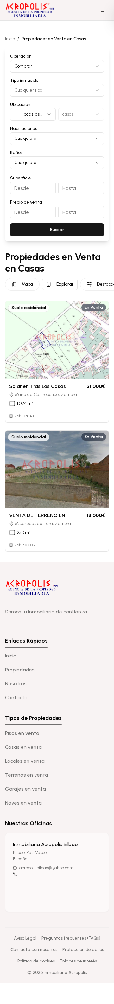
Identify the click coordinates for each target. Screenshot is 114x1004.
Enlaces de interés (78, 961)
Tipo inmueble (24, 80)
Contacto (16, 698)
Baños (16, 152)
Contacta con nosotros (33, 949)
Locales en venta (25, 761)
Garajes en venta (25, 789)
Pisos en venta (22, 733)
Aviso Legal (25, 938)
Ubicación (20, 104)
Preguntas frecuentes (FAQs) (70, 938)
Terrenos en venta (26, 775)
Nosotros (16, 684)
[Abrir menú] (102, 10)
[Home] (30, 10)
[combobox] (57, 66)
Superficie (20, 178)
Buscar (57, 229)
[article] (57, 362)
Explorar (64, 284)
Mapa (27, 284)
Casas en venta (23, 747)
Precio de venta (26, 202)
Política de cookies (36, 961)
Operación (21, 56)
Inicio (10, 39)
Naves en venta (23, 803)
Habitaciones (23, 128)
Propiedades (20, 670)
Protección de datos (83, 949)
